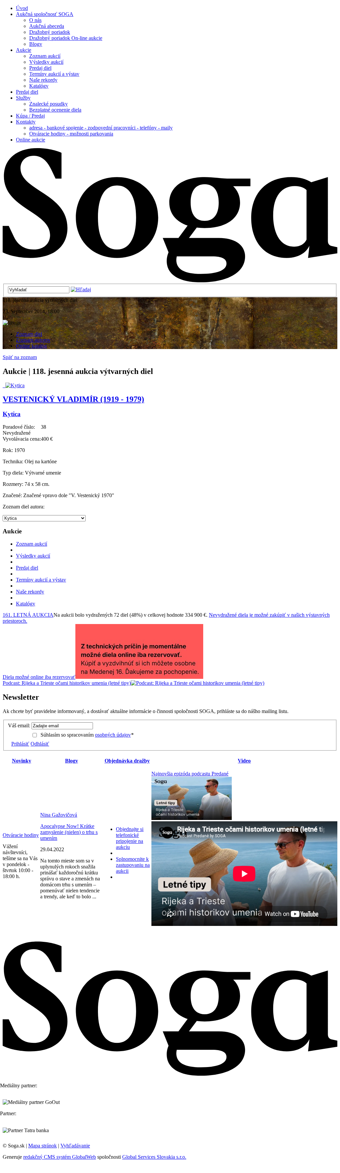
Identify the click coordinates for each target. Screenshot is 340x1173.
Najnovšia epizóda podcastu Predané (189, 773)
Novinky (21, 761)
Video (244, 761)
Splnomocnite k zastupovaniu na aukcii (133, 865)
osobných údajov (113, 735)
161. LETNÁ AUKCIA (28, 615)
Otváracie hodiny (21, 835)
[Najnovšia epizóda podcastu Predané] (191, 818)
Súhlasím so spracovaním (87, 735)
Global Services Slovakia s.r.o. (154, 1157)
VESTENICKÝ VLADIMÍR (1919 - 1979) (73, 399)
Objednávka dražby (127, 761)
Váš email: (19, 725)
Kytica (12, 413)
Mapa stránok (42, 1145)
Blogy (71, 761)
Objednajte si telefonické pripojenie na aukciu (129, 838)
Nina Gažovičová (58, 815)
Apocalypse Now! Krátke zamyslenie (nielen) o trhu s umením (69, 832)
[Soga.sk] (170, 280)
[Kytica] (14, 385)
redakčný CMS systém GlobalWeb (59, 1157)
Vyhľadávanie (75, 1145)
